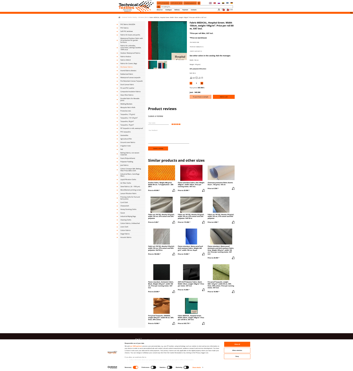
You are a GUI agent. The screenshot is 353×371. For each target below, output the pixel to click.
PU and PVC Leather (127, 88)
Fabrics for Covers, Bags (128, 63)
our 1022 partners (136, 346)
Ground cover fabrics (127, 142)
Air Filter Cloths (125, 183)
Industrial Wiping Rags (128, 216)
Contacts (193, 10)
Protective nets (125, 111)
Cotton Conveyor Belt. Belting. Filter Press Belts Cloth (130, 170)
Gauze (122, 213)
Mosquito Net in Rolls (127, 107)
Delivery (177, 10)
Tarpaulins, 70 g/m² (127, 125)
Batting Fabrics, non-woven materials (129, 154)
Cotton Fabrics (125, 230)
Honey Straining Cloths (128, 209)
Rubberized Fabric (126, 74)
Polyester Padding (126, 162)
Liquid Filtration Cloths (128, 180)
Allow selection (237, 350)
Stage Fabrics (125, 234)
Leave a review (158, 148)
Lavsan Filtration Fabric (128, 193)
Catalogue (168, 10)
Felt (121, 149)
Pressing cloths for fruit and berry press (130, 198)
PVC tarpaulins (125, 132)
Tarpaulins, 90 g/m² (127, 121)
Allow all (237, 344)
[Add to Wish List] (184, 23)
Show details (196, 367)
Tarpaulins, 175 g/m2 (127, 114)
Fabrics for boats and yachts (130, 35)
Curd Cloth (124, 202)
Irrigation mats (125, 146)
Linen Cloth (124, 227)
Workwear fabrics (143, 17)
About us (160, 10)
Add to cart (224, 97)
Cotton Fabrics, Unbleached (130, 223)
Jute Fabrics (124, 165)
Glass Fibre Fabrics (126, 95)
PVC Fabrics (124, 28)
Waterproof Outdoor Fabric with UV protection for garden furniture (131, 40)
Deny (237, 356)
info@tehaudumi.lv (190, 3)
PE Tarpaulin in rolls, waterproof (131, 128)
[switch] (153, 367)
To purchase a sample (200, 97)
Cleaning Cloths (125, 220)
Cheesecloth (124, 206)
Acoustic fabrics (125, 237)
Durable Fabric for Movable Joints (129, 99)
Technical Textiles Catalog (129, 17)
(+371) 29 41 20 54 (176, 3)
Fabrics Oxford (125, 60)
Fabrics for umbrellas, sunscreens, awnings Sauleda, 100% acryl (130, 47)
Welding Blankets (126, 104)
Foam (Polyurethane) (127, 158)
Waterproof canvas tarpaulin (130, 78)
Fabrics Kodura (125, 57)
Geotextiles (124, 135)
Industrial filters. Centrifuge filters (129, 175)
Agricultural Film (126, 139)
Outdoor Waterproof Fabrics (130, 53)
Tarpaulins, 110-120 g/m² (129, 118)
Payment (185, 10)
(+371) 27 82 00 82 (163, 3)
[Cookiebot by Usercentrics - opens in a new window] (112, 367)
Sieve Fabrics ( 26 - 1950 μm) (130, 187)
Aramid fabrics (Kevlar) (128, 71)
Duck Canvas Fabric (127, 85)
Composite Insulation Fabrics (130, 92)
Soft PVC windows (126, 31)
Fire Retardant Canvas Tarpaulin (131, 81)
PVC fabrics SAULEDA (127, 24)
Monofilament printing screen (130, 190)
